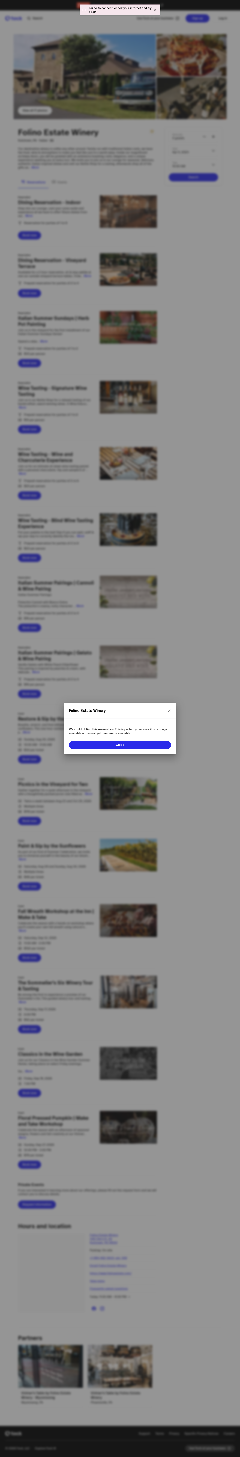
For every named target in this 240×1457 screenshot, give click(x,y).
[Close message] (155, 10)
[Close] (169, 710)
